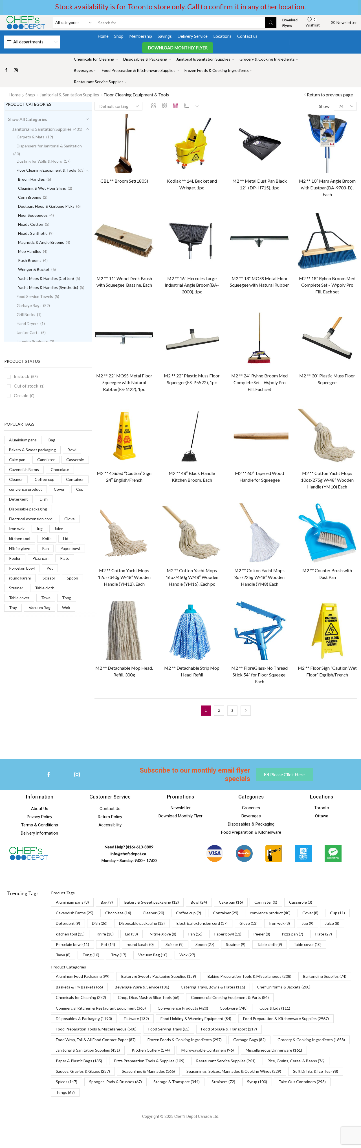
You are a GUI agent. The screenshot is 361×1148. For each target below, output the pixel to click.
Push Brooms (29, 260)
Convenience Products (183, 1008)
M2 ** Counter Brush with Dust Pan (327, 574)
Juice (58, 528)
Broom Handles (31, 179)
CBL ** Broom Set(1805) (124, 180)
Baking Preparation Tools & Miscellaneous (249, 976)
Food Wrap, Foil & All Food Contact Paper (96, 1039)
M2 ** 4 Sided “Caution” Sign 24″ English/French (124, 476)
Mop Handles (29, 251)
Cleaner (16, 479)
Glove (69, 518)
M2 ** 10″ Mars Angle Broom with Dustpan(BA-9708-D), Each (327, 187)
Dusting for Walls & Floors (39, 161)
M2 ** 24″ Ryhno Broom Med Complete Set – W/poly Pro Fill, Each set (259, 382)
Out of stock (29, 385)
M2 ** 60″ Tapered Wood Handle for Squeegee (259, 476)
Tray (13, 607)
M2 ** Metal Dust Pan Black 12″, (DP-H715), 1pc (259, 184)
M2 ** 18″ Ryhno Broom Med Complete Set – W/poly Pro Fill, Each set (327, 285)
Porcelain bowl (22, 568)
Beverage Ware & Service (142, 987)
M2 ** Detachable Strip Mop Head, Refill (191, 671)
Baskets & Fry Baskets (79, 987)
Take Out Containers (302, 1081)
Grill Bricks (26, 314)
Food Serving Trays (169, 1029)
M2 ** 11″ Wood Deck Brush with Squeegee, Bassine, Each (124, 282)
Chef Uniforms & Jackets (284, 987)
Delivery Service (192, 36)
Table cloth (44, 587)
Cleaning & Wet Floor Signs (42, 188)
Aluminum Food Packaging (82, 976)
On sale (24, 395)
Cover (59, 489)
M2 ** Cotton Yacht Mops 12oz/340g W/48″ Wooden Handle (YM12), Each (124, 577)
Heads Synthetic (32, 233)
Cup (79, 489)
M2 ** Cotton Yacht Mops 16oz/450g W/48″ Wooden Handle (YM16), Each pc (192, 577)
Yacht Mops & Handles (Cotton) (46, 278)
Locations (222, 36)
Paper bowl (70, 548)
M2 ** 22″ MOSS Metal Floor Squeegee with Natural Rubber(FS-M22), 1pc (124, 382)
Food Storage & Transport (229, 1029)
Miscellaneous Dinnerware (274, 1050)
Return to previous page (330, 94)
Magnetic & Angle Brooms (41, 242)
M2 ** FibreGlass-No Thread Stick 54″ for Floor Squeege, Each (259, 674)
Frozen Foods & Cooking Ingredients (216, 70)
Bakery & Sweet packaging (32, 449)
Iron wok (17, 528)
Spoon (72, 578)
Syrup (257, 1081)
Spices (66, 1081)
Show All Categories (27, 119)
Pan (45, 548)
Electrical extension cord (30, 518)
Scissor (49, 578)
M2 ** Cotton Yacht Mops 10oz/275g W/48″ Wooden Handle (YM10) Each (327, 479)
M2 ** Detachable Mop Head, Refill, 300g (124, 671)
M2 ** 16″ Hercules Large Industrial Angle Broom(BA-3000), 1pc (192, 285)
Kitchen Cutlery (151, 1050)
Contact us (247, 36)
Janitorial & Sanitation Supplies (203, 59)
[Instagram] (16, 70)
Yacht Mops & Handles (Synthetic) (48, 287)
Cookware (234, 1008)
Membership (140, 36)
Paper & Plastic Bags (79, 1060)
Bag (52, 439)
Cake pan (17, 459)
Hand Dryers (28, 323)
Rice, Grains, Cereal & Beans (296, 1060)
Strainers (223, 1081)
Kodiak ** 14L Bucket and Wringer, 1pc (192, 184)
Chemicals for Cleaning (94, 59)
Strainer (16, 587)
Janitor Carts (28, 332)
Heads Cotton (30, 224)
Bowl (72, 449)
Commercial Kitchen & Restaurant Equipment (101, 1008)
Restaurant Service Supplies (99, 81)
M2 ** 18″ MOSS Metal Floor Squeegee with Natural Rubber (259, 282)
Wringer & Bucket (34, 269)
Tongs (65, 1092)
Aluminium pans (23, 439)
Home (103, 36)
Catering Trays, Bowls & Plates (213, 987)
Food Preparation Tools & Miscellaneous (96, 1029)
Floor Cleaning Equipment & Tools (46, 170)
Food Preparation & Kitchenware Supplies (138, 70)
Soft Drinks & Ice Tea (315, 1071)
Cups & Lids (274, 1008)
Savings (165, 36)
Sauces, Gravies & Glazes (83, 1071)
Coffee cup (44, 479)
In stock (26, 376)
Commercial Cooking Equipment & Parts (230, 997)
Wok (66, 607)
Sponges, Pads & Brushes (115, 1081)
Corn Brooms (29, 197)
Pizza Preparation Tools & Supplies (149, 1060)
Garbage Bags (29, 305)
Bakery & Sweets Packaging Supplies (158, 976)
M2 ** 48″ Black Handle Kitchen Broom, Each (192, 476)
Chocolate (60, 469)
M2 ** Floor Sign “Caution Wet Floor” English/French (327, 671)
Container (75, 479)
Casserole (75, 459)
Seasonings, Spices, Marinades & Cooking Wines (233, 1071)
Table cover (19, 597)
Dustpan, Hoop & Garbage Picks (46, 206)
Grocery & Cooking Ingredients (267, 59)
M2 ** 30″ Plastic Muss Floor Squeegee (327, 379)
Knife (47, 538)
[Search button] (270, 22)
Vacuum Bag (39, 607)
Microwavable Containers (207, 1050)
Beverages (83, 70)
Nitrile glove (19, 548)
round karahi (20, 578)
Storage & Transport (176, 1081)
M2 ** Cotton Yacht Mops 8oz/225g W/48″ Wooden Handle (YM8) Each (259, 577)
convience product (25, 489)
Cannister (46, 459)
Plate (64, 558)
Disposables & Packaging (145, 59)
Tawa (45, 597)
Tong (66, 597)
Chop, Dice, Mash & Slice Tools (148, 997)
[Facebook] (6, 70)
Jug (39, 528)
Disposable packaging (28, 508)
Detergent (18, 499)
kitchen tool (19, 538)
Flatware (136, 1018)
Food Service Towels (35, 296)
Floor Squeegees (33, 215)
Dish (44, 499)
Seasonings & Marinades (148, 1071)
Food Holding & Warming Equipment (195, 1018)
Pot (50, 568)
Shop (119, 36)
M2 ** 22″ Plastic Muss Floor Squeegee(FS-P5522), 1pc (192, 379)
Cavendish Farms (24, 469)
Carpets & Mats (31, 136)
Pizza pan (40, 558)
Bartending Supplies (324, 976)
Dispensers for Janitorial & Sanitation (49, 145)
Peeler (15, 558)
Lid (65, 538)
